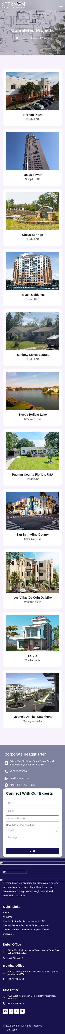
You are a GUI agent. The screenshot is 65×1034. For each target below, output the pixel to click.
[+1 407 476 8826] (4, 1003)
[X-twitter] (16, 1011)
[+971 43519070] (4, 958)
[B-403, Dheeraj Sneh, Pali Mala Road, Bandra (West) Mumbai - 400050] (4, 973)
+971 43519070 (15, 958)
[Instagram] (11, 1011)
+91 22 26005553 (16, 979)
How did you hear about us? (20, 825)
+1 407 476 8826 (16, 1003)
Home (23, 38)
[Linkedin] (22, 1011)
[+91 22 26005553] (4, 979)
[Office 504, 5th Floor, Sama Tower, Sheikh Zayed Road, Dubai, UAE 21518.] (4, 952)
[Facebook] (5, 1011)
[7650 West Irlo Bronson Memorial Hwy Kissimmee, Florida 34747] (4, 997)
